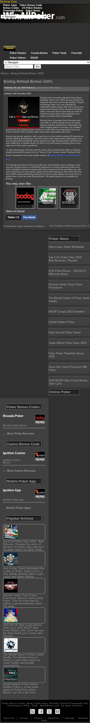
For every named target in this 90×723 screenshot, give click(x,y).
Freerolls (8, 13)
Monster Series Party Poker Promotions (65, 286)
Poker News (33, 10)
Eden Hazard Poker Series (65, 332)
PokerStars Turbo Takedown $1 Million (24, 226)
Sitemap (70, 718)
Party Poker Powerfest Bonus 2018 (67, 355)
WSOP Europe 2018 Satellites (67, 311)
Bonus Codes (11, 7)
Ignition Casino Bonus (11, 461)
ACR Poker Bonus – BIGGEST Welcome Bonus (67, 272)
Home (9, 48)
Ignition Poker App (13, 500)
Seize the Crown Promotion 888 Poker (68, 368)
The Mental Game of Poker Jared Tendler (69, 299)
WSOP (34, 57)
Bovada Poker (13, 416)
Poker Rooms (18, 53)
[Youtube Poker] (58, 711)
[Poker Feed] (32, 711)
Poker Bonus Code (31, 5)
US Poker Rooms (32, 7)
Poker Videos (18, 57)
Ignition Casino (14, 453)
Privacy (38, 718)
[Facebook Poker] (41, 711)
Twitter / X (14, 217)
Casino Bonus (39, 53)
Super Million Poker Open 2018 (67, 342)
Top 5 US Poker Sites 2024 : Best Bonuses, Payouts (66, 259)
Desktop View (8, 1)
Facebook (29, 217)
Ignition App (12, 490)
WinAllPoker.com (49, 705)
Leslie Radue (42, 88)
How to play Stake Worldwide (66, 246)
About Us (9, 718)
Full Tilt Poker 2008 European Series (68, 226)
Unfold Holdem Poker (61, 322)
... (17, 507)
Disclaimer (54, 718)
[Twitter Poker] (49, 711)
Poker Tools (60, 53)
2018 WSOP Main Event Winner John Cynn (68, 382)
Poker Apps (10, 5)
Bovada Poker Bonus (15, 425)
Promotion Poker (13, 10)
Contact (25, 718)
